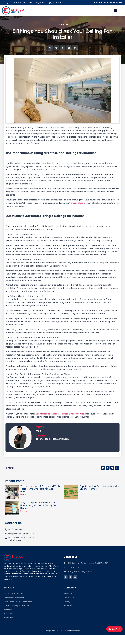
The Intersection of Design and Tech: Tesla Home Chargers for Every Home (40, 489)
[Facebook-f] (66, 577)
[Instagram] (70, 577)
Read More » (24, 494)
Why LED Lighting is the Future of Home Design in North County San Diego (38, 505)
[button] (115, 10)
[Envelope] (75, 577)
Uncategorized (62, 24)
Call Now (116, 629)
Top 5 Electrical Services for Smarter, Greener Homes (99, 487)
